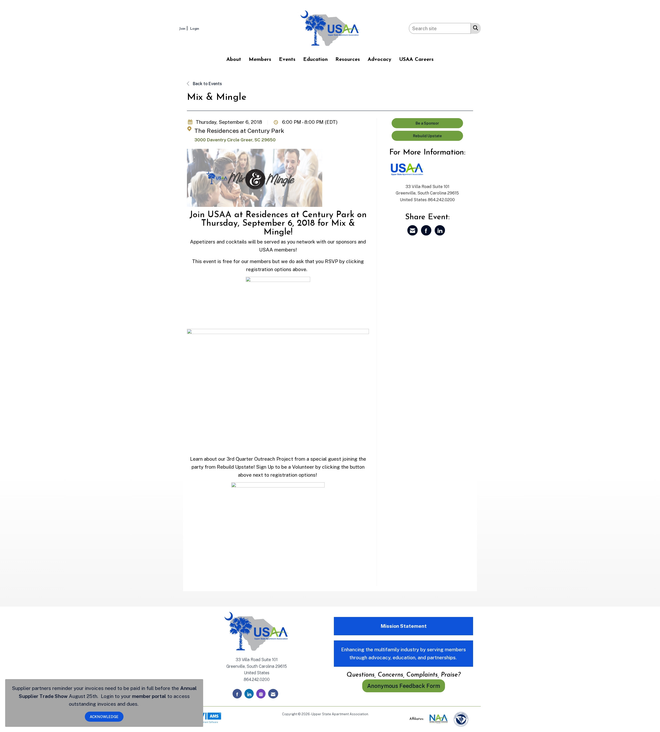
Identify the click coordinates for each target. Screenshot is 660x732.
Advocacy (379, 59)
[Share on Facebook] (426, 230)
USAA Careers (416, 59)
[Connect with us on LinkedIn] (249, 693)
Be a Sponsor (427, 123)
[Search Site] (474, 27)
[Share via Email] (412, 230)
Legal (374, 714)
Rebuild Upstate (427, 136)
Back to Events (207, 83)
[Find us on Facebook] (237, 693)
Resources (347, 59)
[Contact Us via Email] (273, 693)
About (233, 59)
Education (315, 59)
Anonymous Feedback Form (403, 685)
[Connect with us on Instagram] (261, 693)
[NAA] (439, 719)
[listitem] (184, 28)
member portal (149, 696)
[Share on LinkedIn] (440, 230)
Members (260, 59)
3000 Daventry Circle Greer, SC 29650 (235, 139)
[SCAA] (461, 719)
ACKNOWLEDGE (104, 716)
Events (287, 59)
